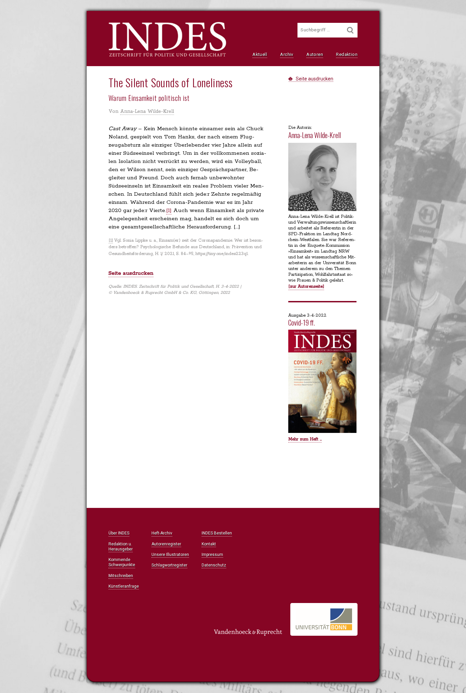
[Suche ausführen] (350, 30)
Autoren (314, 54)
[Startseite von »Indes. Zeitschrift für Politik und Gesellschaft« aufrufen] (167, 56)
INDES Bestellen (217, 533)
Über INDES (118, 533)
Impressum (212, 554)
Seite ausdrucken (314, 78)
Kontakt (209, 544)
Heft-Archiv (161, 533)
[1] (169, 210)
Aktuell (259, 54)
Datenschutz (214, 565)
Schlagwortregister (169, 565)
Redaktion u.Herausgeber (120, 547)
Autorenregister (166, 544)
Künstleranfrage (123, 586)
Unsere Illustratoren (170, 554)
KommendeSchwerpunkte (121, 562)
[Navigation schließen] (29, 20)
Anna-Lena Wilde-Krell (147, 111)
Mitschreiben (120, 575)
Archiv (286, 54)
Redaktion (347, 54)
